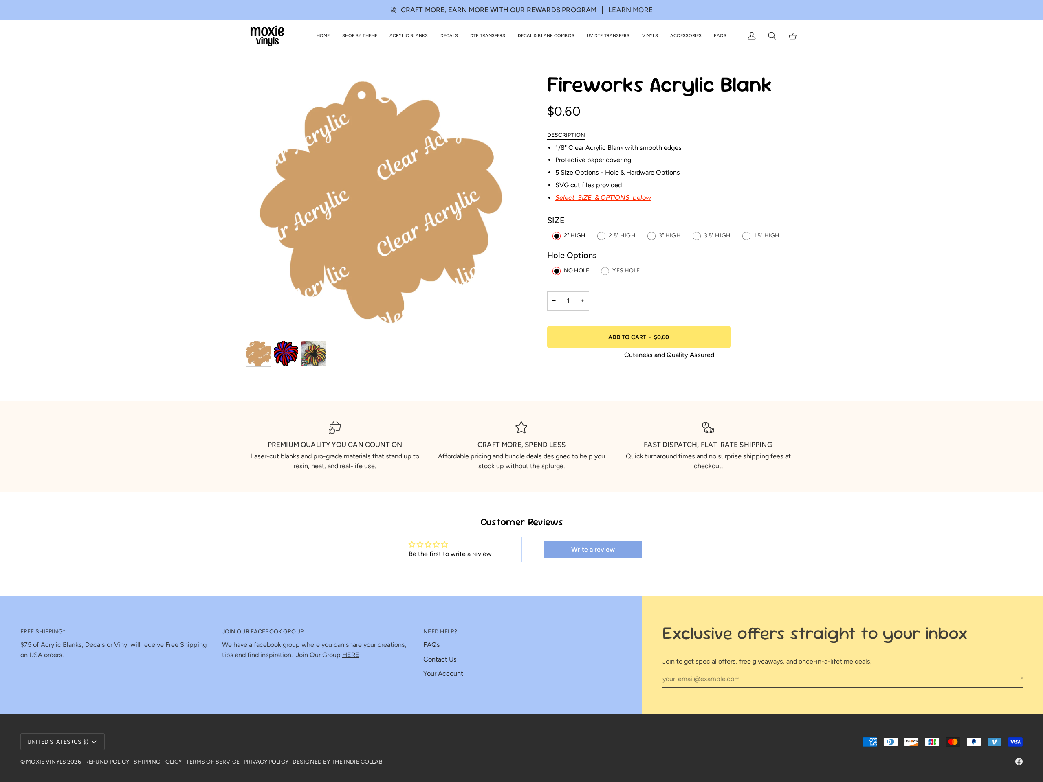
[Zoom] (384, 206)
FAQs (431, 644)
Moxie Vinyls (46, 761)
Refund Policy (107, 761)
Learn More (630, 10)
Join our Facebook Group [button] (263, 631)
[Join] (1016, 677)
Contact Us (440, 659)
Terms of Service (213, 761)
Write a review (593, 549)
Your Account (443, 673)
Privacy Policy (266, 761)
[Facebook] (1019, 761)
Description (566, 134)
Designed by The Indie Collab (338, 761)
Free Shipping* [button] (43, 631)
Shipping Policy (158, 761)
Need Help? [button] (440, 631)
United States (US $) (57, 741)
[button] (359, 36)
